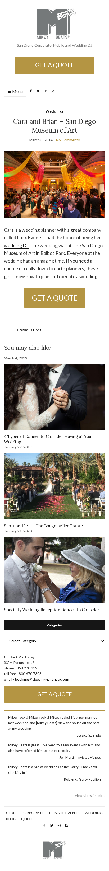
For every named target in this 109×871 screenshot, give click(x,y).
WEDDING (94, 813)
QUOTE (28, 819)
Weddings (54, 111)
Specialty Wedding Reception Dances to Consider (51, 609)
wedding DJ (16, 245)
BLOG (11, 819)
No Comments (68, 140)
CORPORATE (32, 813)
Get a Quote (54, 65)
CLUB (11, 813)
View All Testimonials (90, 796)
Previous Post (29, 329)
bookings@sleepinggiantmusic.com (42, 679)
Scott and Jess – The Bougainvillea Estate (43, 525)
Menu (17, 91)
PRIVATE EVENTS (64, 813)
